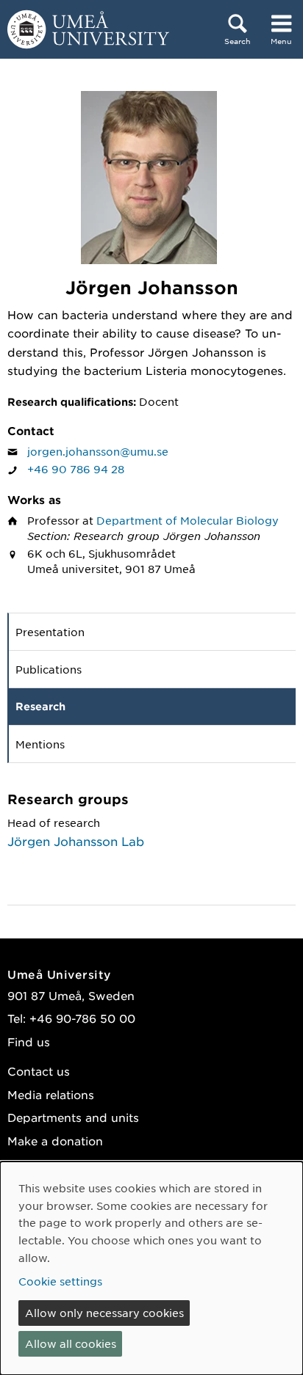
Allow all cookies (70, 1343)
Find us (28, 1041)
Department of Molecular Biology (187, 520)
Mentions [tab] (40, 744)
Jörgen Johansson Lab (75, 841)
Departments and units (73, 1117)
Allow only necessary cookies (104, 1312)
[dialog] (151, 1268)
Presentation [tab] (50, 631)
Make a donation (55, 1141)
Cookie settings (60, 1281)
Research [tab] (40, 706)
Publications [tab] (48, 669)
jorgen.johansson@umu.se (97, 451)
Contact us (38, 1071)
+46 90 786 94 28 (75, 468)
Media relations (50, 1094)
